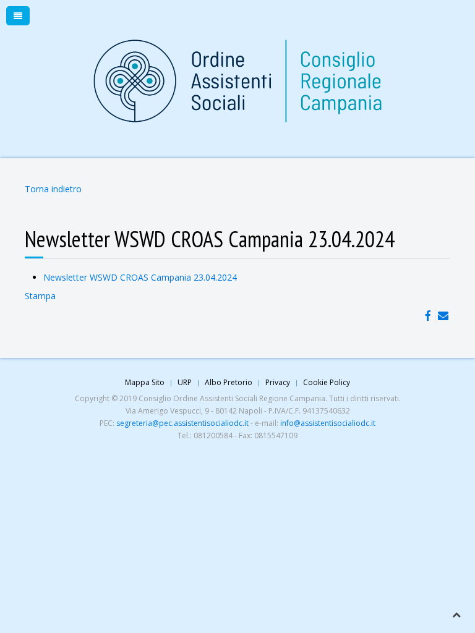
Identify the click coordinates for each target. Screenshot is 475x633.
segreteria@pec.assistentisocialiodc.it (182, 423)
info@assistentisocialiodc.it (327, 423)
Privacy (277, 382)
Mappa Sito (145, 382)
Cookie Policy (326, 382)
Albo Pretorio (228, 382)
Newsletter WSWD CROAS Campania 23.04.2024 (140, 277)
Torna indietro (53, 189)
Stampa (40, 296)
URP (185, 382)
